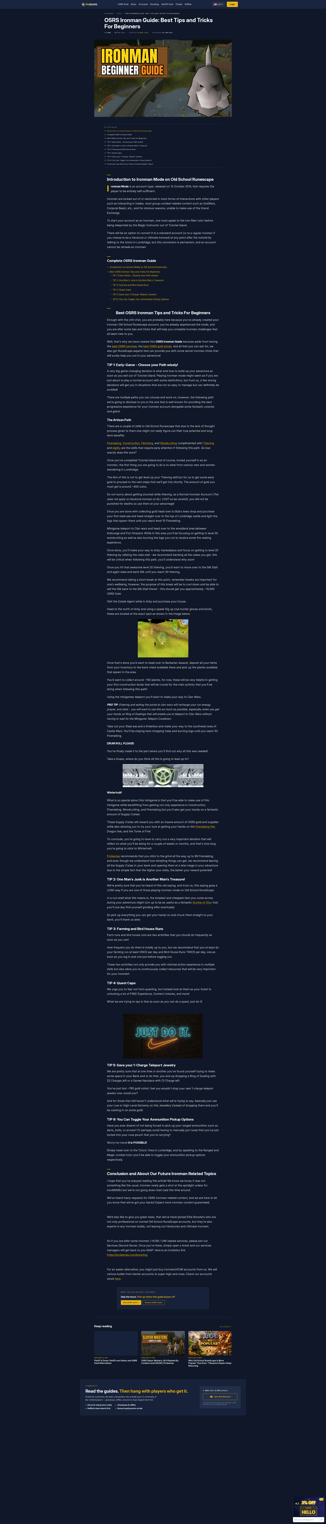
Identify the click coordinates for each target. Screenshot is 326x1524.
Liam (109, 32)
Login (232, 4)
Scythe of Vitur (202, 902)
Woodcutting (168, 443)
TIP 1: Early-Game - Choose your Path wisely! (125, 142)
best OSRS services (124, 346)
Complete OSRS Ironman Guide (119, 135)
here (118, 1278)
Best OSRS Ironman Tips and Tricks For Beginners (127, 138)
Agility (117, 448)
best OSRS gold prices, (157, 346)
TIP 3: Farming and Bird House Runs (121, 149)
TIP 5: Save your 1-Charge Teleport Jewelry (124, 157)
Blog (119, 13)
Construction (131, 443)
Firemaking (114, 443)
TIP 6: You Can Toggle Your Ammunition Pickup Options (129, 160)
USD (219, 4)
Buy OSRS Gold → (131, 1302)
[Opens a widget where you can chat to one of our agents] (308, 1509)
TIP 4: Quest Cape (114, 153)
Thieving (208, 443)
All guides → (226, 1327)
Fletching (147, 443)
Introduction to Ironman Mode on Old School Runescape (129, 131)
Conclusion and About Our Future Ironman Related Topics (130, 164)
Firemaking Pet (205, 826)
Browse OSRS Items (153, 1302)
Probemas (109, 13)
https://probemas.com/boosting (127, 1255)
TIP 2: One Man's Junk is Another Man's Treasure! (127, 146)
